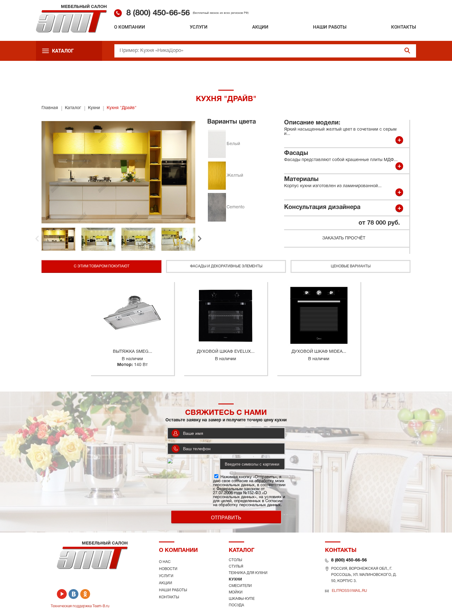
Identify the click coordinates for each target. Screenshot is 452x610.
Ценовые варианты (351, 266)
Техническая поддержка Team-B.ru (80, 606)
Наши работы (330, 27)
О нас (165, 562)
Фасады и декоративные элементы (226, 266)
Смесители (240, 586)
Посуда (236, 605)
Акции (260, 27)
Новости (168, 569)
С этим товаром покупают (101, 266)
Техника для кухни (248, 573)
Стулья (236, 566)
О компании (129, 27)
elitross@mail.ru (349, 590)
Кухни (235, 579)
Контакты (403, 27)
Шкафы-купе (242, 598)
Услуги (199, 27)
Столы (235, 560)
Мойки (236, 592)
